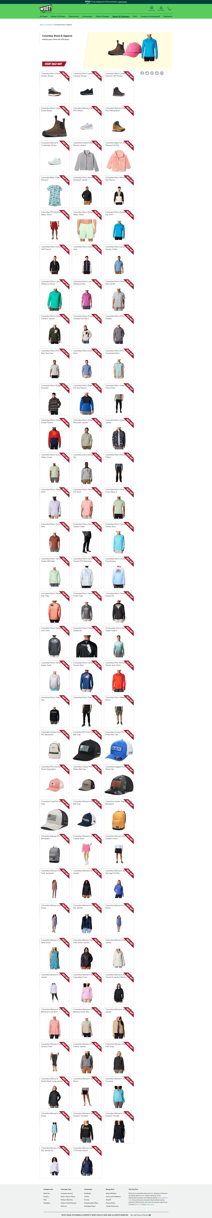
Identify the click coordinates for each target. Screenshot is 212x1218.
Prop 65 (108, 1200)
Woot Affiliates (111, 1193)
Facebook (87, 1193)
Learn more (122, 2)
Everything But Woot (91, 1203)
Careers (46, 1196)
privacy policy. (149, 1204)
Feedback (46, 1203)
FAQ (44, 1200)
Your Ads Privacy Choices (138, 1215)
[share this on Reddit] (157, 73)
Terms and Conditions (113, 1196)
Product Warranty (67, 1200)
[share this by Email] (162, 73)
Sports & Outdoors (46, 25)
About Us (46, 1193)
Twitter (86, 1196)
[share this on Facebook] (142, 73)
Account (161, 10)
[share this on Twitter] (147, 73)
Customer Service (67, 1193)
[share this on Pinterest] (152, 73)
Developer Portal (89, 1206)
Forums (152, 10)
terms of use (138, 1204)
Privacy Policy (110, 1203)
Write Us (64, 1206)
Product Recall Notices (68, 1203)
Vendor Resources (112, 1206)
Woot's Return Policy (68, 1196)
